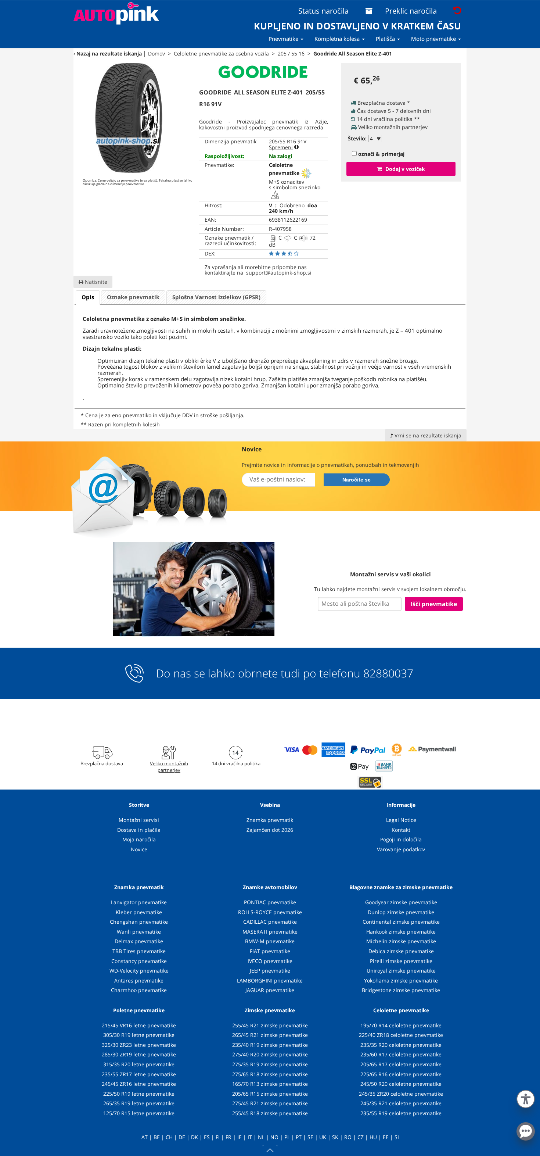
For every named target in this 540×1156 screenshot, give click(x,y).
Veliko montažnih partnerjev (169, 766)
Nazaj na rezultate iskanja (109, 53)
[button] (525, 1097)
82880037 (388, 673)
